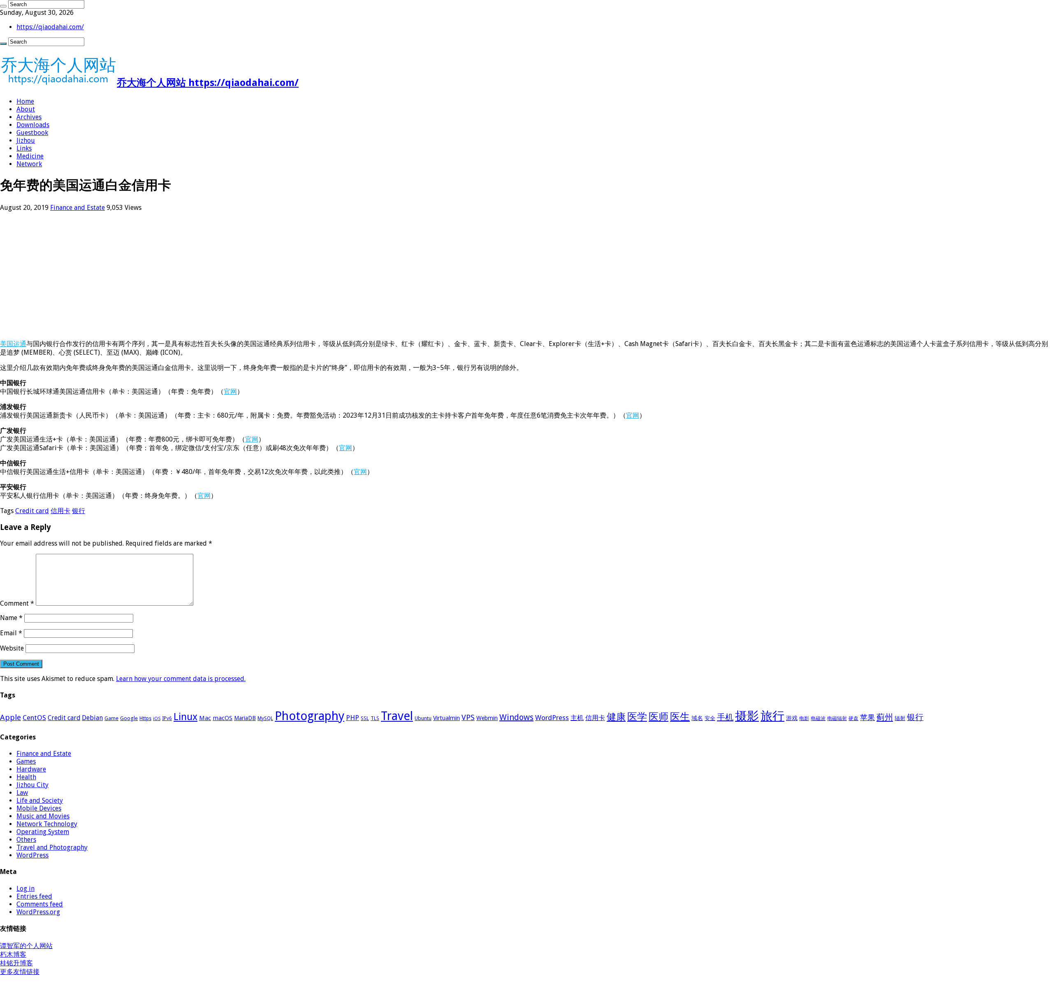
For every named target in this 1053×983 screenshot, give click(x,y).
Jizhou (25, 140)
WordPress (552, 717)
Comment (17, 603)
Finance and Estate (77, 207)
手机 (725, 717)
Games (26, 761)
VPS (468, 717)
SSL (365, 718)
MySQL (265, 718)
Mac (205, 718)
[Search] (3, 6)
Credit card (32, 511)
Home (25, 101)
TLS (375, 718)
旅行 (772, 716)
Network (29, 164)
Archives (29, 117)
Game (111, 718)
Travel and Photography (52, 847)
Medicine (30, 156)
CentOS (34, 717)
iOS (156, 718)
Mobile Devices (38, 808)
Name (11, 618)
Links (24, 148)
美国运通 (13, 344)
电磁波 (818, 718)
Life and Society (39, 800)
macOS (222, 718)
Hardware (31, 769)
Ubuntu (423, 718)
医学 (637, 717)
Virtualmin (446, 718)
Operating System (42, 832)
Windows (516, 717)
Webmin (487, 718)
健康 (616, 716)
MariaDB (245, 718)
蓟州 (885, 717)
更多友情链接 (19, 972)
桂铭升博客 (16, 963)
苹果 (867, 717)
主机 (577, 718)
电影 (804, 718)
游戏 (792, 718)
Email (11, 633)
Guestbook (32, 133)
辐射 (900, 718)
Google (129, 718)
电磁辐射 (837, 718)
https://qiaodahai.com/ (50, 27)
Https (145, 718)
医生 (680, 717)
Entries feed (34, 896)
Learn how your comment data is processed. (181, 679)
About (25, 109)
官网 (230, 391)
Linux (185, 717)
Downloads (32, 125)
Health (26, 777)
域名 (697, 718)
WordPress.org (38, 912)
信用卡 (60, 511)
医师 (658, 717)
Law (22, 793)
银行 (78, 511)
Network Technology (46, 824)
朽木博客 (13, 954)
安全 (710, 718)
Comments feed (39, 904)
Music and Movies (43, 816)
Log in (25, 888)
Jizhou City (32, 785)
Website (12, 648)
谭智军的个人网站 (26, 946)
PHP (352, 717)
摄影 (747, 716)
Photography (309, 716)
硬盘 (853, 718)
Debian (92, 718)
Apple (10, 717)
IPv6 (167, 718)
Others (26, 840)
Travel (397, 716)
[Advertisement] (247, 275)
